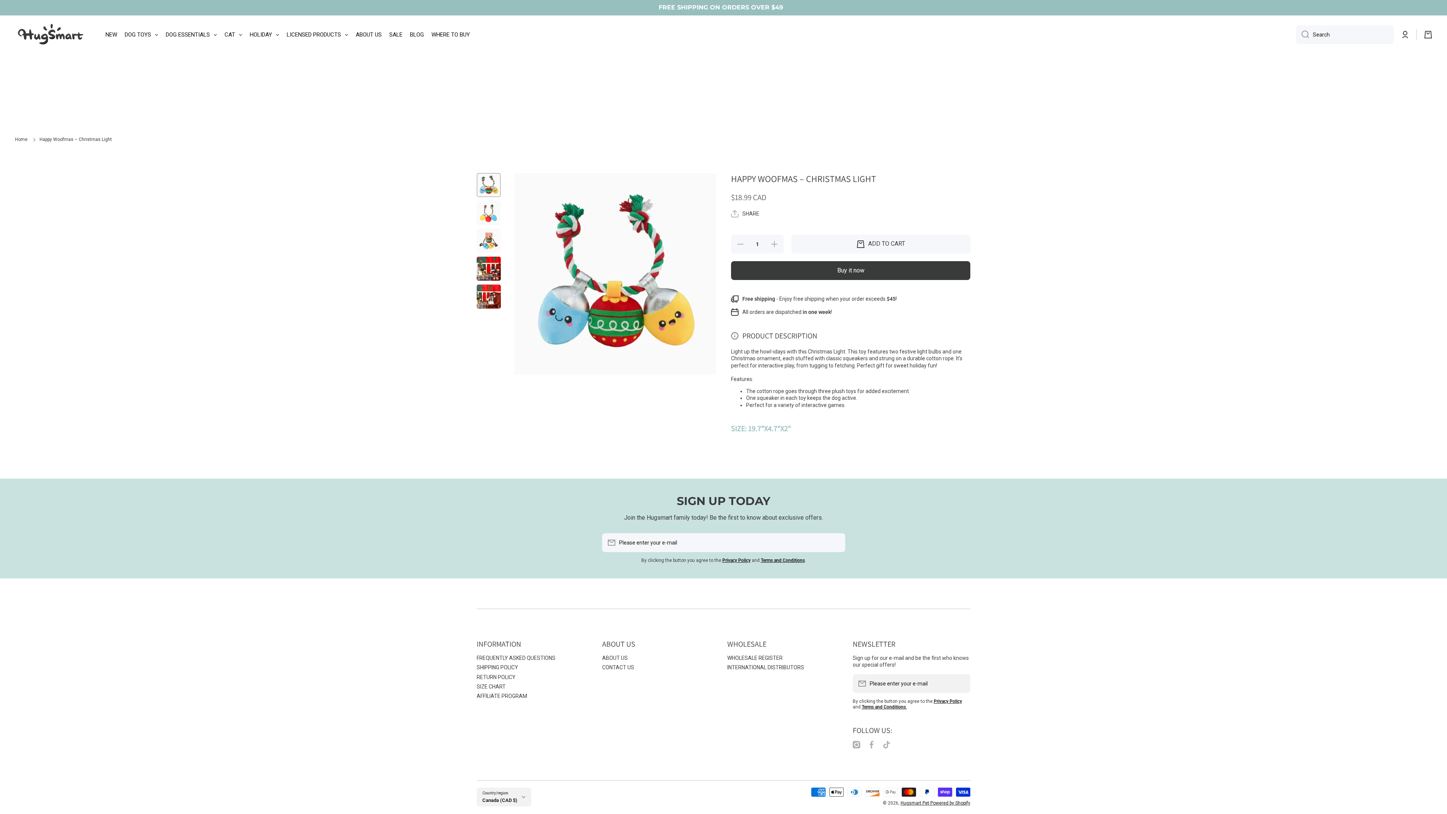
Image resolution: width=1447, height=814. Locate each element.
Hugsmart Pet (915, 803)
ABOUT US (615, 658)
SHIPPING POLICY (497, 667)
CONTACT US (618, 667)
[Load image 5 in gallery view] (489, 297)
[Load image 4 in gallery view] (489, 269)
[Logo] (51, 34)
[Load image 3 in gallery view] (489, 241)
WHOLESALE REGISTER (755, 658)
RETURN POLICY (496, 677)
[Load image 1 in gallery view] (489, 185)
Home (21, 139)
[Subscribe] (835, 542)
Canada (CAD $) (499, 800)
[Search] (1302, 34)
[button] (1428, 34)
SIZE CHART (491, 687)
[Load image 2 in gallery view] (489, 213)
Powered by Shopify (950, 803)
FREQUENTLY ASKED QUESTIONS (516, 658)
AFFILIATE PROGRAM (502, 696)
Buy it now (850, 270)
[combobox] (1345, 34)
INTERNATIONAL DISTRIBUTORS (765, 667)
